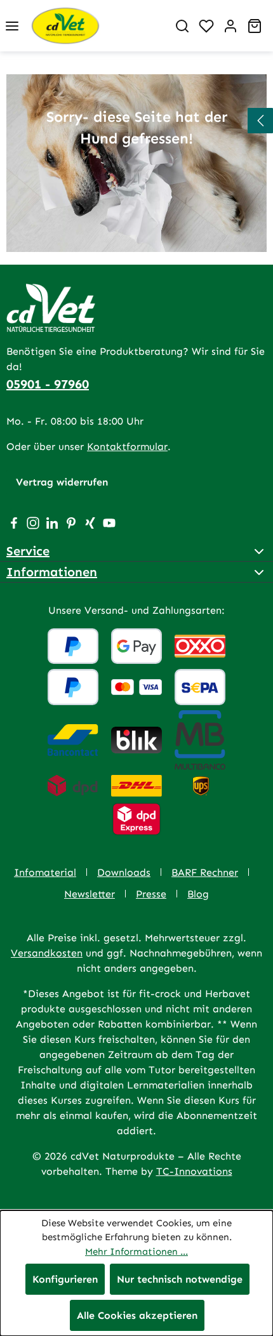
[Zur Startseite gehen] (97, 25)
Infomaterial (45, 872)
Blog (198, 894)
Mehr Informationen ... (136, 1251)
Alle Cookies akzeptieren (137, 1315)
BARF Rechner (204, 872)
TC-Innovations (194, 1171)
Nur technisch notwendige (180, 1279)
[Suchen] (182, 26)
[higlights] (260, 120)
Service (28, 551)
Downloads (123, 872)
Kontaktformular (127, 446)
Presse (151, 894)
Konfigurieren (65, 1279)
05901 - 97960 (47, 384)
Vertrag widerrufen (62, 482)
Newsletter (89, 894)
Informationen (51, 571)
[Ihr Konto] (230, 26)
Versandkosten (47, 953)
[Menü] (12, 26)
